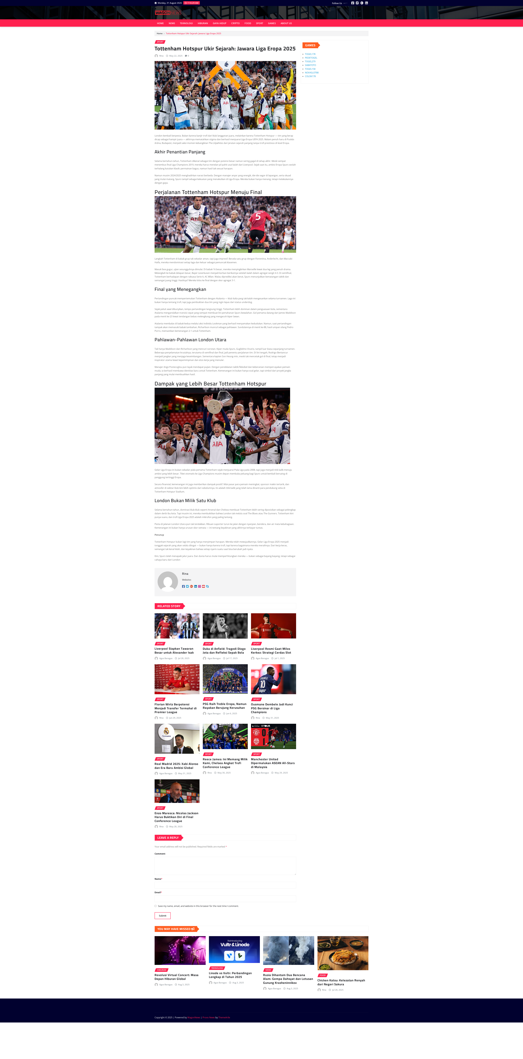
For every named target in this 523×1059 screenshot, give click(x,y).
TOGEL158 (310, 68)
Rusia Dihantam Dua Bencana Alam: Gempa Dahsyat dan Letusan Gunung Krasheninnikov (288, 979)
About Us (286, 23)
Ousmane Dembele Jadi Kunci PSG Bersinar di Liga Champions (272, 708)
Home (160, 23)
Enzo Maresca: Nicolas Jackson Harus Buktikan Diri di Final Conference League (176, 817)
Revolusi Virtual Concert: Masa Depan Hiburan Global (177, 977)
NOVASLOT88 (312, 72)
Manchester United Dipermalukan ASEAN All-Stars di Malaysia (273, 763)
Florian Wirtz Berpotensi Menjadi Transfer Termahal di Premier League (176, 708)
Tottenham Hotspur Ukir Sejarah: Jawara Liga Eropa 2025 (193, 33)
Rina (161, 55)
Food (248, 23)
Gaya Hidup (219, 23)
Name (158, 878)
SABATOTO (310, 65)
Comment (160, 853)
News (172, 23)
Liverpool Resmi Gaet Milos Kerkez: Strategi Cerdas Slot (271, 651)
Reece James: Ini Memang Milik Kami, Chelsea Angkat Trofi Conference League (225, 763)
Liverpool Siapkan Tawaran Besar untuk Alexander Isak (174, 650)
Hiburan (203, 23)
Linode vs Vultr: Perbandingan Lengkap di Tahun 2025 (230, 975)
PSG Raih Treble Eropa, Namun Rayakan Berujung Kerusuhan (225, 706)
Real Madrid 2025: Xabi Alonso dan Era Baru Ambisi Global (176, 766)
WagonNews (193, 1017)
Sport (259, 23)
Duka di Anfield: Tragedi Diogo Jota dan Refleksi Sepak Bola (224, 651)
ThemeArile (224, 1017)
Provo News (209, 1017)
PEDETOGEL (311, 57)
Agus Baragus (165, 658)
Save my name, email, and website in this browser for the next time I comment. (198, 906)
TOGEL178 (310, 54)
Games (272, 23)
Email (158, 892)
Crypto (235, 23)
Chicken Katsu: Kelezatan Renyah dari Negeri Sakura (341, 982)
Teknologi (186, 23)
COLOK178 (310, 76)
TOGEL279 (310, 61)
